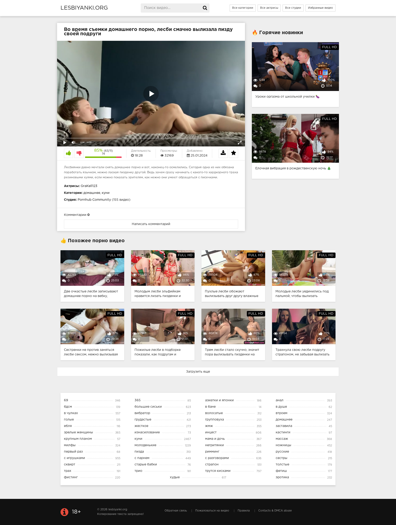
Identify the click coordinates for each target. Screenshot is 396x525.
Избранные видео (320, 8)
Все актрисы (269, 8)
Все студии (293, 8)
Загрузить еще (198, 371)
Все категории (242, 8)
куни (106, 193)
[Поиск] (204, 8)
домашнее (91, 193)
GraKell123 (89, 186)
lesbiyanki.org (84, 8)
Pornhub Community (94, 199)
